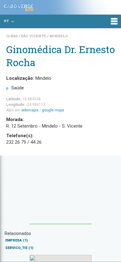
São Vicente (34, 36)
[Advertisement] (60, 193)
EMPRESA (16, 240)
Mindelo (58, 36)
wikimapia (29, 110)
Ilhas (12, 36)
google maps (53, 110)
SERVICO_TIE (19, 248)
